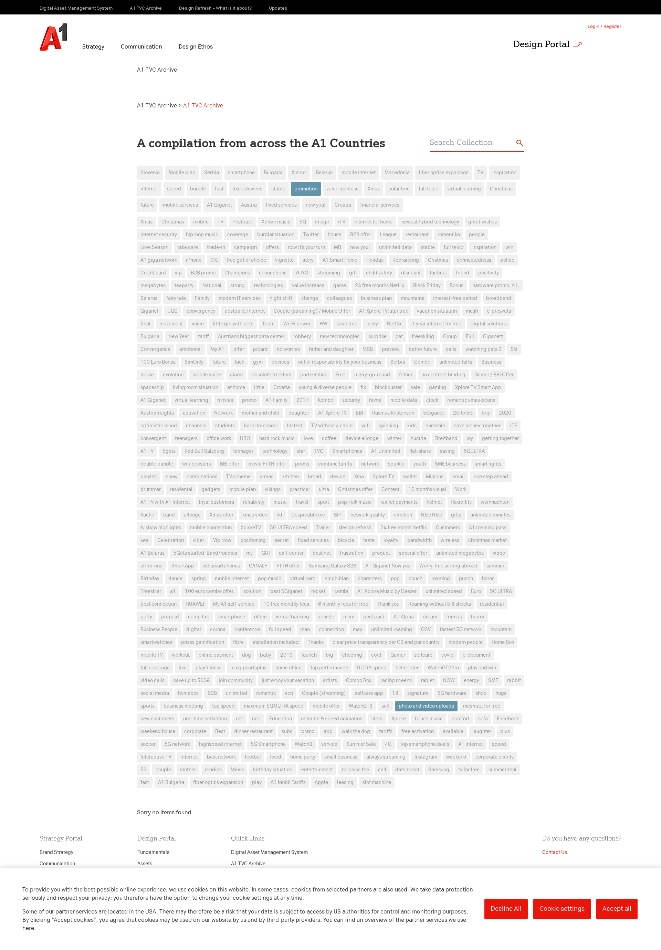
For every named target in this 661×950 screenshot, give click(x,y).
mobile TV (151, 655)
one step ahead (491, 477)
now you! (316, 205)
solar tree (399, 189)
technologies (268, 286)
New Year (178, 337)
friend (462, 273)
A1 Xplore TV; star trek (383, 311)
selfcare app (369, 693)
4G (388, 744)
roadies (213, 770)
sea (144, 540)
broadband (498, 298)
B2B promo (203, 273)
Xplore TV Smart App (478, 387)
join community (236, 680)
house (334, 235)
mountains (412, 298)
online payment (216, 655)
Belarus (324, 173)
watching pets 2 (483, 349)
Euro (476, 591)
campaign (245, 247)
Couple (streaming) (324, 693)
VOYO (301, 273)
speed (174, 189)
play (257, 782)
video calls (152, 680)
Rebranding (405, 260)
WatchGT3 (361, 706)
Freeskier (150, 591)
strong (237, 286)
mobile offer (326, 706)
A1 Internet (470, 744)
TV (480, 173)
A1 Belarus (152, 553)
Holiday (375, 260)
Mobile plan (182, 173)
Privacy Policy (258, 350)
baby (265, 655)
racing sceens (396, 680)
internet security (158, 235)
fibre (238, 642)
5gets (169, 451)
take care (187, 247)
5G (303, 222)
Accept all (616, 908)
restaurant (417, 235)
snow (172, 477)
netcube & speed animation (332, 719)
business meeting (183, 706)
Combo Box (358, 680)
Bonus (456, 286)
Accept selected (384, 620)
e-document (476, 655)
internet (149, 189)
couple (163, 770)
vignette (284, 260)
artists (330, 680)
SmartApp (182, 566)
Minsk (237, 770)
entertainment (317, 770)
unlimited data (395, 247)
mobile (201, 222)
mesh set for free (481, 706)
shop (480, 693)
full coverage (155, 668)
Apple (321, 782)
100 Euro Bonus (158, 362)
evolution (173, 375)
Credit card (153, 273)
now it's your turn (306, 247)
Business (491, 362)
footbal (253, 757)
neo (256, 719)
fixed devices (247, 189)
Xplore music (276, 222)
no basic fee (355, 770)
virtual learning (464, 189)
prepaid (170, 617)
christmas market (487, 540)
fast (219, 189)
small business (340, 757)
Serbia (211, 173)
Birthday (149, 579)
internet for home (373, 222)
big (329, 655)
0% (214, 260)
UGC (172, 311)
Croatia (343, 205)
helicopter (407, 668)
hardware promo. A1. (495, 286)
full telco (428, 189)
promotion (305, 189)
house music (429, 719)
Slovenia (150, 173)
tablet (427, 680)
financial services (379, 205)
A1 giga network (158, 260)
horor (488, 579)
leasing (345, 782)
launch (309, 655)
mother (188, 770)
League (388, 235)
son (289, 693)
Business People (158, 630)
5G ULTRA (501, 591)
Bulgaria (273, 173)
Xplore (398, 719)
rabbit (514, 680)
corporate (195, 731)
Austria (249, 205)
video (499, 553)
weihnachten (495, 502)
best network (221, 757)
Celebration (170, 540)
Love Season (154, 247)
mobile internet (359, 173)
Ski (514, 349)
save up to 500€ (192, 680)
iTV (341, 222)
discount (411, 273)
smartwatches (156, 642)
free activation (417, 731)
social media (154, 693)
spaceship (152, 387)
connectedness (474, 260)
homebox (188, 693)
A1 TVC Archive (157, 105)
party (146, 617)
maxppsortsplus (248, 668)
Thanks (316, 642)
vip (178, 273)
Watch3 (303, 744)
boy (486, 413)
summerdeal (502, 770)
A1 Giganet (219, 205)
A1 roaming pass (487, 528)
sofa (483, 719)
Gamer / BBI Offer (494, 375)
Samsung (438, 770)
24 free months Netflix (379, 286)
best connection (158, 604)
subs (287, 731)
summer (495, 566)
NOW (449, 680)
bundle (198, 189)
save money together (477, 426)
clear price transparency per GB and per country (386, 642)
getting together (500, 438)
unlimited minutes (490, 515)
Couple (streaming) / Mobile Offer (312, 311)
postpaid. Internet (244, 311)
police (507, 260)
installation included (276, 642)
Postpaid (242, 222)
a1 (173, 591)
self (385, 706)
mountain (501, 630)
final (145, 324)
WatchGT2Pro (443, 668)
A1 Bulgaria (171, 782)
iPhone (193, 260)
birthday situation (272, 770)
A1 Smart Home (340, 260)
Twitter (311, 235)
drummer (150, 489)
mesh (472, 311)
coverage (237, 235)
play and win (482, 668)
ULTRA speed (372, 668)
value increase (342, 189)
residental (181, 489)
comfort (460, 719)
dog (246, 655)
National (211, 286)
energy (471, 680)
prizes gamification (202, 642)
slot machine (377, 782)
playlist (148, 477)
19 (395, 693)
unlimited (236, 693)
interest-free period (455, 298)
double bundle (156, 464)
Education (280, 719)
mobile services (180, 205)
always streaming (386, 757)
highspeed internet (220, 744)
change (309, 298)
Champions (237, 273)
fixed (275, 757)
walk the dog (356, 731)
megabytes (153, 286)
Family (202, 298)
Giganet (149, 311)
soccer (148, 744)
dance (175, 579)
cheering (352, 655)
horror (477, 617)
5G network (177, 744)
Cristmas (438, 260)
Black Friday (427, 286)
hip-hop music (202, 235)
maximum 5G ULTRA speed (274, 706)
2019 (286, 655)
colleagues (339, 298)
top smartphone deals (424, 744)
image (322, 222)
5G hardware (452, 693)
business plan (376, 298)
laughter (481, 731)
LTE (513, 426)
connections (272, 273)
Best (220, 731)
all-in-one (151, 566)
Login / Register (604, 26)
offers (272, 247)
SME (493, 680)
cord (376, 655)
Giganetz (493, 337)
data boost (407, 770)
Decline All (506, 908)
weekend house (157, 731)
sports (147, 706)
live (183, 668)
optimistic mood (158, 426)
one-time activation (205, 719)
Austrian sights (157, 413)
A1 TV (147, 451)
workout (181, 655)
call (382, 770)
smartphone (241, 173)
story (308, 260)
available (453, 731)
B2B (212, 693)
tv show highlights (160, 528)
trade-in (216, 247)
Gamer (397, 655)
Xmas (374, 189)
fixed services (281, 205)
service (329, 744)
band (169, 515)
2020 (505, 413)
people (477, 235)
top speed (223, 706)
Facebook (508, 719)
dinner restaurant (253, 731)
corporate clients (494, 757)
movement (171, 324)
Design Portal (541, 44)
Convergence (155, 349)
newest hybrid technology (430, 222)
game (339, 286)
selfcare (423, 655)
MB (337, 247)
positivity (488, 273)
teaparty (184, 286)
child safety (379, 273)
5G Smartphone (268, 744)
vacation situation (437, 311)
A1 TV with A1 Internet (165, 502)
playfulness (208, 668)
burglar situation (275, 235)
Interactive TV (155, 757)
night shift (281, 298)
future (147, 205)
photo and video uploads (426, 706)
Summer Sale (361, 744)
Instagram (426, 757)
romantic (266, 693)
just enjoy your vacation (288, 680)
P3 (143, 770)
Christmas (501, 189)
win (509, 247)
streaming (328, 273)
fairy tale (176, 298)
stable (278, 189)
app (328, 731)
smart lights (488, 464)
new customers (157, 719)
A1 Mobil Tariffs (288, 782)
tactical (438, 273)
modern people (466, 642)
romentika (449, 235)
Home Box (503, 642)
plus (505, 731)
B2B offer (360, 235)
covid (447, 655)
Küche (147, 515)
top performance (329, 668)
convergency (201, 311)
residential (492, 604)
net (239, 719)
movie (147, 375)
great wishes (482, 222)
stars (376, 719)
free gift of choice (246, 260)
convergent (153, 438)
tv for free (469, 770)
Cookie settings (562, 908)
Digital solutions (488, 324)
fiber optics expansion (444, 173)
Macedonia (397, 173)
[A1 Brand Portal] (53, 37)
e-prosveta (499, 311)
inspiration (504, 173)
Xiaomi (299, 173)
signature (418, 693)
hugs (500, 693)
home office (288, 668)
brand (308, 731)
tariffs (385, 731)
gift (353, 273)
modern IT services (240, 298)
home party (302, 757)
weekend (456, 757)
